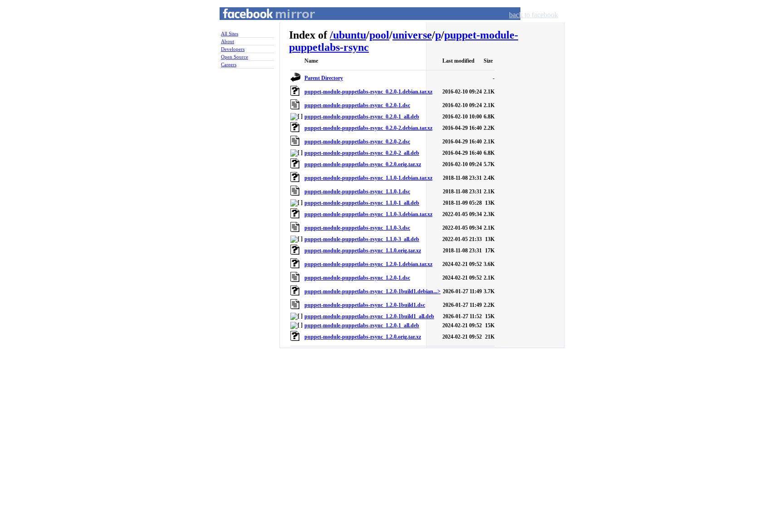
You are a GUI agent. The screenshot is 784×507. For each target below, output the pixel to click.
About (227, 41)
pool (379, 35)
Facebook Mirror (260, 24)
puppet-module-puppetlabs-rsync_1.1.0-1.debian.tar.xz (368, 178)
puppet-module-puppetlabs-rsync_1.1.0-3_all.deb (361, 239)
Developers (233, 49)
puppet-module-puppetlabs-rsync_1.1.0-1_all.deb (361, 203)
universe (412, 35)
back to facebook (533, 15)
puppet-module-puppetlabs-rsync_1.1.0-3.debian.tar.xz (368, 214)
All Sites (229, 33)
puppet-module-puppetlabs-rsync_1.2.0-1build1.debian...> (372, 291)
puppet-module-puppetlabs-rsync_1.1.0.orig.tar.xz (362, 250)
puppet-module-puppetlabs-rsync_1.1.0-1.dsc (357, 191)
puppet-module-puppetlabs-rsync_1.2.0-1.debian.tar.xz (368, 264)
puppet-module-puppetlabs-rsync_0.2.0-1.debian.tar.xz (368, 92)
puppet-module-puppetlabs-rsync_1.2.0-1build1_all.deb (369, 316)
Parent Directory (323, 78)
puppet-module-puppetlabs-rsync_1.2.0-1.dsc (357, 278)
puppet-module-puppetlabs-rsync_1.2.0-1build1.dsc (364, 305)
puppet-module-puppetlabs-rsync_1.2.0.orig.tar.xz (362, 337)
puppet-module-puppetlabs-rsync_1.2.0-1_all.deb (361, 325)
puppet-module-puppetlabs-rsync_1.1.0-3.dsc (357, 228)
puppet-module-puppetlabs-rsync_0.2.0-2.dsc (357, 141)
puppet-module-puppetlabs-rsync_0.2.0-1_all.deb (361, 116)
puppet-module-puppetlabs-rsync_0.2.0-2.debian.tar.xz (368, 128)
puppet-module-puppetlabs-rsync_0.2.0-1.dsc (357, 105)
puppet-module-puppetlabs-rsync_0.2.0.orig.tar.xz (362, 164)
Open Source (234, 56)
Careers (228, 64)
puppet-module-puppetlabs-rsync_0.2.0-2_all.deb (361, 153)
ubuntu (349, 35)
